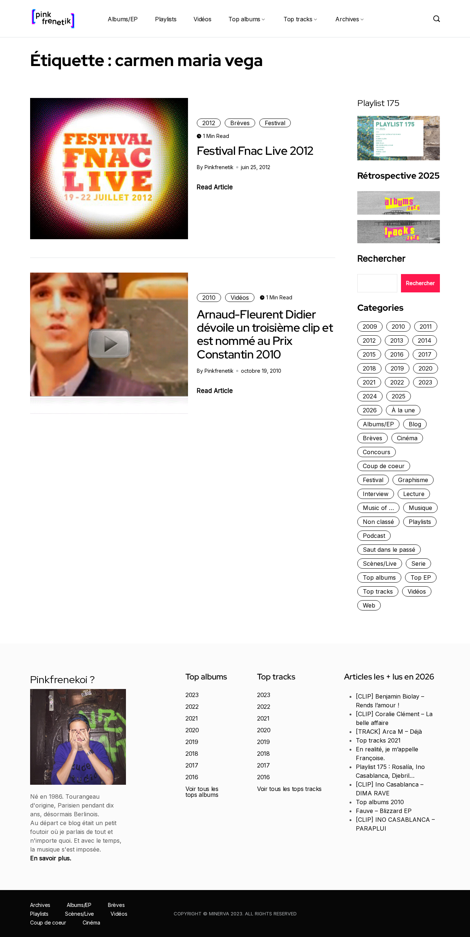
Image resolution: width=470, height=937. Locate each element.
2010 (209, 297)
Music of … (378, 507)
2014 (424, 340)
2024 (370, 396)
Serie (418, 563)
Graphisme (413, 480)
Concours (376, 452)
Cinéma (407, 438)
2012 (208, 123)
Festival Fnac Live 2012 (255, 150)
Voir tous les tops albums (201, 792)
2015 (369, 354)
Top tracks (297, 19)
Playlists (165, 19)
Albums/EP (123, 19)
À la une (403, 410)
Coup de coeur (384, 466)
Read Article (215, 187)
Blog (415, 424)
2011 (426, 326)
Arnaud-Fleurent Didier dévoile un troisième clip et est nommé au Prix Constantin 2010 (265, 334)
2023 (425, 382)
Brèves (240, 123)
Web (369, 605)
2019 (397, 368)
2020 (426, 368)
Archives (347, 19)
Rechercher (381, 258)
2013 (396, 340)
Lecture (413, 493)
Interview (375, 493)
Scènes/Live (380, 563)
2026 (370, 410)
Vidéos (202, 19)
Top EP (421, 577)
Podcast (374, 535)
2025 (398, 396)
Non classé (378, 521)
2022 (397, 382)
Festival (275, 123)
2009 (370, 326)
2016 (397, 354)
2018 (369, 368)
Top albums (244, 19)
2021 (369, 382)
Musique (420, 507)
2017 (424, 354)
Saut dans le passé (389, 549)
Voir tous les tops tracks (289, 789)
